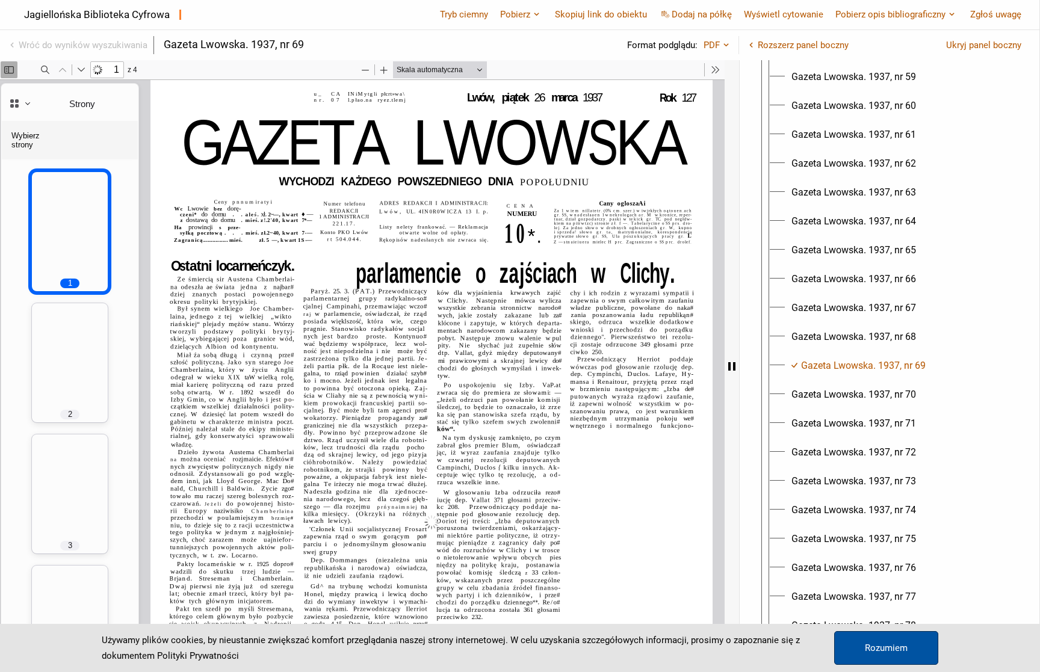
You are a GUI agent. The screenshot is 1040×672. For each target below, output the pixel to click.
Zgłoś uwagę (995, 14)
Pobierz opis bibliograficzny (890, 14)
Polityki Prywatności (198, 655)
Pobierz (515, 14)
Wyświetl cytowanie (783, 14)
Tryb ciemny (464, 14)
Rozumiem (886, 648)
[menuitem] (854, 77)
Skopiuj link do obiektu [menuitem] (601, 14)
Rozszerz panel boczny (803, 45)
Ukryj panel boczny (983, 45)
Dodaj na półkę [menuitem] (702, 14)
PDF (712, 45)
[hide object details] (732, 366)
